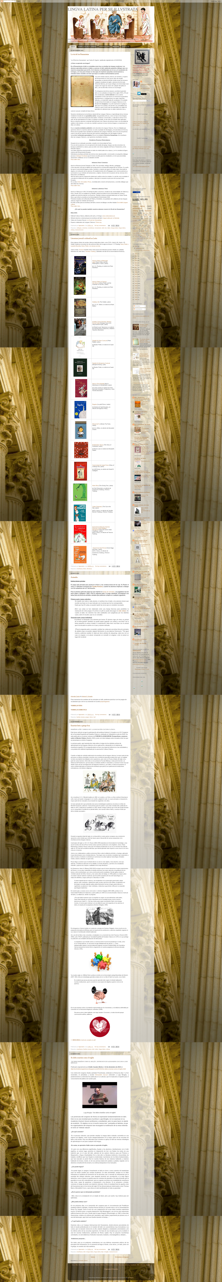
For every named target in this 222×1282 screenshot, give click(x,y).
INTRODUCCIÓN (104, 46)
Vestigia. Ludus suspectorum (144, 325)
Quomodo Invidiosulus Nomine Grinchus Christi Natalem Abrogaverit (101, 528)
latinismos (135, 235)
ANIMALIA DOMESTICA (79, 710)
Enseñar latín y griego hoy (80, 726)
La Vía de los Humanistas (94, 220)
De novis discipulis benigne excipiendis (145, 522)
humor (149, 225)
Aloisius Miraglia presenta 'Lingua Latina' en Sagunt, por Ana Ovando (141, 123)
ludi (94, 717)
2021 (136, 258)
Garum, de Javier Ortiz (141, 621)
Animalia (74, 577)
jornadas (144, 236)
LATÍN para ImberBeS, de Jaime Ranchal (142, 572)
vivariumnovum (79, 230)
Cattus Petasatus (97, 506)
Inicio (93, 1257)
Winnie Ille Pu (96, 424)
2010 (136, 283)
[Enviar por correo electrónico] (112, 226)
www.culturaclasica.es (108, 216)
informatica (136, 223)
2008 (136, 288)
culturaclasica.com (138, 664)
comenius (84, 228)
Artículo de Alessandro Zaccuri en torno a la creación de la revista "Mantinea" (142, 601)
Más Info (78, 1264)
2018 (136, 265)
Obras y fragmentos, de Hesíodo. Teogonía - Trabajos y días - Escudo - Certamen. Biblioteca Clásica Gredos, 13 (142, 562)
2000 (136, 297)
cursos (135, 215)
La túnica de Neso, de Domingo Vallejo (141, 531)
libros (84, 568)
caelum (146, 223)
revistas (146, 228)
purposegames (104, 701)
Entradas (137, 306)
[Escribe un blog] (113, 226)
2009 (136, 285)
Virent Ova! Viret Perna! (99, 548)
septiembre (139, 248)
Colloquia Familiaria (81, 156)
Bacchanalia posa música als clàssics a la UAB (145, 589)
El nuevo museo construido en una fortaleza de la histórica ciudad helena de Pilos (142, 535)
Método (103, 1264)
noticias (146, 218)
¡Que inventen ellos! (140, 622)
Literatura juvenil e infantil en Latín (84, 238)
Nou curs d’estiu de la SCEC (142, 440)
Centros (116, 1264)
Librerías (142, 1264)
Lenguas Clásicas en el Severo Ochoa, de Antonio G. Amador (142, 472)
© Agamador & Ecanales (111, 1269)
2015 (136, 272)
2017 (136, 267)
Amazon (81, 249)
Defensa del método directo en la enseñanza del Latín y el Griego (145, 370)
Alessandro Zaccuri (101, 1075)
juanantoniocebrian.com (139, 659)
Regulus (94, 404)
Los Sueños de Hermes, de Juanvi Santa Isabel (142, 614)
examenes (135, 230)
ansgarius (135, 225)
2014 (136, 274)
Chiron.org (98, 222)
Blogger (131, 1277)
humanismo (98, 228)
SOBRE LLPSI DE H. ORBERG (87, 46)
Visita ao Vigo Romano (144, 495)
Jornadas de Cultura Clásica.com (141, 640)
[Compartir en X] (115, 226)
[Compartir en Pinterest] (118, 226)
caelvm (149, 235)
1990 (136, 299)
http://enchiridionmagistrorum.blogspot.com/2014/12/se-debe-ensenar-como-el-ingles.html (98, 1069)
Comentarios (138, 309)
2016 (136, 269)
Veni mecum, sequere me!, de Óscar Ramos (142, 518)
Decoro (143, 414)
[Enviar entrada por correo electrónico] (108, 225)
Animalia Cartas (75, 696)
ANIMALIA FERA (76, 705)
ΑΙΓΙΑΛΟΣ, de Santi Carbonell (140, 459)
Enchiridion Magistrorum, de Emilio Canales (142, 598)
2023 (136, 253)
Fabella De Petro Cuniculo (99, 340)
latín (93, 1049)
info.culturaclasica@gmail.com (141, 166)
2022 (136, 256)
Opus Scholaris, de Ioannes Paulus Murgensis (142, 607)
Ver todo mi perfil (145, 88)
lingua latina (122, 228)
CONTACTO (125, 46)
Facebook (133, 1264)
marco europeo (136, 233)
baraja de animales (108, 591)
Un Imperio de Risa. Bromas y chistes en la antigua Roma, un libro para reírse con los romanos (145, 450)
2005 (136, 295)
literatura (89, 568)
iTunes (147, 669)
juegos (87, 717)
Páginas (97, 1264)
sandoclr (114, 1277)
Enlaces (127, 1264)
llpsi (102, 1251)
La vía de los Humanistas (80, 54)
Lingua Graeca (85, 1264)
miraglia (106, 1251)
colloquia (79, 228)
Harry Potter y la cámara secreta (91, 246)
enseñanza (91, 228)
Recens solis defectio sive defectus (144, 403)
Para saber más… (76, 159)
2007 (136, 290)
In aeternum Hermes (140, 617)
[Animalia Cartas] (100, 668)
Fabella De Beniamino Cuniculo (101, 363)
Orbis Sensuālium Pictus (84, 182)
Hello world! (137, 488)
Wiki (138, 1264)
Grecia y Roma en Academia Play (145, 476)
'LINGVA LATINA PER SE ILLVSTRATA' (109, 39)
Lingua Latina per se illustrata (111, 218)
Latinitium (141, 238)
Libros (92, 1264)
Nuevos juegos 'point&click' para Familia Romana (144, 355)
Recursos (121, 1264)
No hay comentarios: (100, 225)
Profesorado (109, 1264)
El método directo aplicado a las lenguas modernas (145, 341)
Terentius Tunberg (90, 251)
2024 (136, 246)
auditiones (135, 231)
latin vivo (104, 228)
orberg (72, 230)
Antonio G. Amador (87, 696)
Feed (143, 669)
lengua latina (114, 228)
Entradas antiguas (122, 1257)
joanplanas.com (141, 661)
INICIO (73, 46)
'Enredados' (137, 650)
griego (142, 230)
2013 (136, 276)
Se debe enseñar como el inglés (82, 1058)
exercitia (144, 233)
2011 (136, 281)
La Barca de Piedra (144, 630)
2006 (136, 292)
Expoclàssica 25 (145, 461)
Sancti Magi (137, 610)
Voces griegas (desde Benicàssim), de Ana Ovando (141, 542)
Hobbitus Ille (95, 302)
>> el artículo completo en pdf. (83, 1040)
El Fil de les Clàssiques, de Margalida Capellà (142, 438)
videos (146, 216)
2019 (136, 263)
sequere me (139, 227)
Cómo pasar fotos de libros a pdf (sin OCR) (145, 576)
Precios (148, 1264)
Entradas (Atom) (82, 1260)
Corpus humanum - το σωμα (141, 383)
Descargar (138, 669)
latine (108, 228)
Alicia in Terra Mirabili (98, 383)
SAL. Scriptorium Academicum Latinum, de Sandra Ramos (142, 399)
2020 (136, 260)
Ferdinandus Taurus (97, 445)
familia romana (81, 717)
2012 (136, 279)
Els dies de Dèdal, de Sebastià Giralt (141, 585)
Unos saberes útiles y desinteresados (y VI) (145, 510)
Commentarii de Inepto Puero (100, 465)
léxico (91, 717)
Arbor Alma (95, 485)
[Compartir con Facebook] (117, 226)
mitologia (138, 228)
